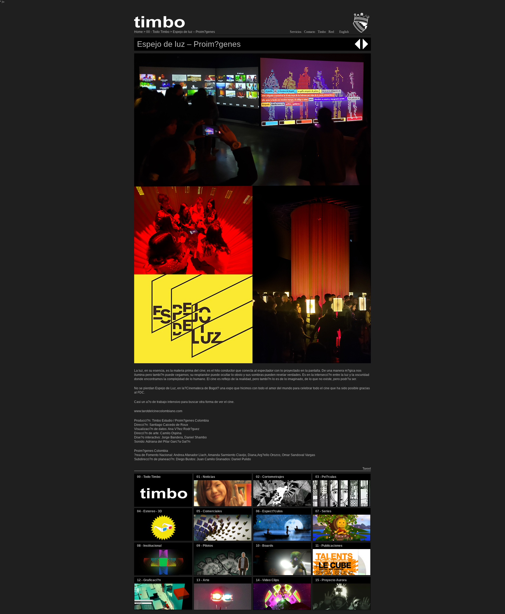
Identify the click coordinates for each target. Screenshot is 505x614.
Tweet (366, 468)
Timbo (322, 32)
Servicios (295, 32)
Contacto (309, 32)
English (344, 32)
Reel (331, 32)
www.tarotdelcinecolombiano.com (158, 411)
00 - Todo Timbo (157, 32)
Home (138, 32)
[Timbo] (160, 25)
